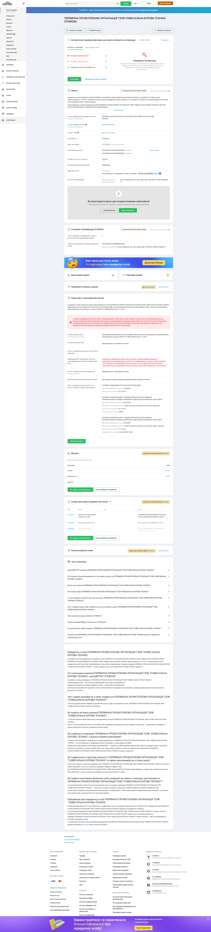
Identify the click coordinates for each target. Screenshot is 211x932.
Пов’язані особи (11, 52)
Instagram (53, 867)
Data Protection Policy (58, 899)
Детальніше (154, 150)
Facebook (53, 856)
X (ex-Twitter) (55, 870)
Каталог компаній (86, 894)
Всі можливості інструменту (106, 489)
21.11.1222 (71, 528)
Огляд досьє (10, 16)
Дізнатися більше (154, 262)
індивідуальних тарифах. (149, 10)
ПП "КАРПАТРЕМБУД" (72, 840)
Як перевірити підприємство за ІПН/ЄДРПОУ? (124, 908)
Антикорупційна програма (60, 910)
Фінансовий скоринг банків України (123, 886)
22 (166, 247)
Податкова (9, 45)
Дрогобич (85, 824)
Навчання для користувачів (89, 877)
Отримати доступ (149, 287)
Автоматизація (11, 59)
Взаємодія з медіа (86, 867)
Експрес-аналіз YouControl (123, 881)
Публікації (10, 34)
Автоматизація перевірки (122, 874)
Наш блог (82, 881)
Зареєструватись (128, 210)
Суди (8, 38)
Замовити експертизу (164, 30)
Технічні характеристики (59, 906)
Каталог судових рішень (88, 902)
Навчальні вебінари (86, 874)
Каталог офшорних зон (87, 905)
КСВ (80, 885)
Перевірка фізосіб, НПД (121, 859)
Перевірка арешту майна (122, 912)
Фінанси (9, 19)
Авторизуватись (109, 210)
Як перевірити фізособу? (122, 903)
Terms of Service (56, 892)
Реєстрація (166, 3)
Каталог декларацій (86, 915)
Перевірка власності (120, 867)
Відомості (9, 30)
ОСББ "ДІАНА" (69, 842)
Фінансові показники (120, 870)
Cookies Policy (55, 903)
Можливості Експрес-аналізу (95, 79)
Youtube (53, 863)
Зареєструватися (143, 928)
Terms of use (54, 895)
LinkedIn (53, 859)
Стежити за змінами (75, 30)
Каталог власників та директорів (87, 910)
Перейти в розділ (76, 441)
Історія (8, 27)
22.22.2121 (71, 515)
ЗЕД (7, 56)
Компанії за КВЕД (86, 898)
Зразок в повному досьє (81, 489)
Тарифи (82, 856)
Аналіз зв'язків (11, 49)
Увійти (148, 3)
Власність (9, 23)
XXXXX (167, 470)
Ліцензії (9, 41)
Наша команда (85, 863)
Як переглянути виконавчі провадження (122, 898)
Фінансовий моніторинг (121, 863)
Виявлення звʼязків (120, 877)
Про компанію (84, 859)
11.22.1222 (71, 523)
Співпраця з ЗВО (85, 870)
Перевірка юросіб (119, 856)
